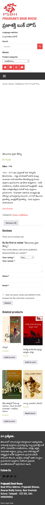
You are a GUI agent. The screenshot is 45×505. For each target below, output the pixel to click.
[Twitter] (11, 477)
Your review (8, 261)
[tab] (11, 223)
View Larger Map (7, 503)
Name (5, 276)
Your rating (8, 257)
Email (5, 285)
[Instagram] (15, 477)
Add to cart (9, 357)
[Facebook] (4, 477)
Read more (30, 413)
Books (11, 83)
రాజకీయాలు (19, 83)
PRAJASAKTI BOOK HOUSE (19, 18)
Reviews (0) (11, 223)
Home (4, 83)
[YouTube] (7, 477)
